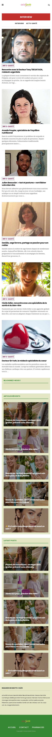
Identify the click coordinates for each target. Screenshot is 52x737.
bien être (43, 695)
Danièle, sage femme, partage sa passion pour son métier (25, 244)
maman (40, 698)
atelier (20, 695)
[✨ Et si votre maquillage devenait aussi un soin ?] (26, 520)
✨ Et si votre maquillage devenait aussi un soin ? (25, 527)
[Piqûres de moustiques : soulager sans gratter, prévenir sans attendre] (26, 414)
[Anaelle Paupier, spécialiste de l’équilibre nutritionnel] (26, 106)
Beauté (24, 695)
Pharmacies (38, 727)
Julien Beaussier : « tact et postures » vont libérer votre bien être (24, 183)
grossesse (28, 698)
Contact (24, 727)
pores (42, 700)
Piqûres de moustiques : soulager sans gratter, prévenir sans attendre (23, 421)
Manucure (46, 698)
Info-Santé (8, 65)
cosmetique (5, 698)
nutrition (31, 700)
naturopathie (12, 700)
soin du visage (6, 705)
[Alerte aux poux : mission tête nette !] (26, 441)
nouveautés (24, 700)
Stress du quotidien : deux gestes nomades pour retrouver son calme (25, 501)
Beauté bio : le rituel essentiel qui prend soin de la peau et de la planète (25, 474)
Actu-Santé (31, 23)
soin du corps (42, 703)
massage (5, 700)
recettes (19, 703)
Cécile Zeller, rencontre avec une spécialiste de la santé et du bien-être (24, 304)
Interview (19, 23)
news (18, 700)
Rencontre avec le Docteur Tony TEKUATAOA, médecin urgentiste (22, 70)
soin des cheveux (31, 703)
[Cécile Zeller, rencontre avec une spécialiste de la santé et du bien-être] (26, 279)
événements (15, 705)
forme (23, 698)
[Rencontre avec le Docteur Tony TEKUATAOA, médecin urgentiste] (26, 46)
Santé (24, 703)
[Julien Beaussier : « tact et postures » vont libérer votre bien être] (26, 163)
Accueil (12, 727)
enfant (18, 698)
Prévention (5, 703)
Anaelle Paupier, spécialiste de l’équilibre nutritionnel (20, 131)
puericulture (13, 703)
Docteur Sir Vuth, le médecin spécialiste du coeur (24, 360)
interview (34, 698)
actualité (4, 695)
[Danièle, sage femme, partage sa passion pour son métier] (26, 219)
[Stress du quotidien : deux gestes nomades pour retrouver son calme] (26, 494)
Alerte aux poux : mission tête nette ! (22, 449)
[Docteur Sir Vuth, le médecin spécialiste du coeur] (26, 337)
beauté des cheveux (33, 695)
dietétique (13, 698)
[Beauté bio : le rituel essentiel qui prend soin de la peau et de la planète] (26, 467)
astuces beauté (13, 695)
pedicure (37, 700)
